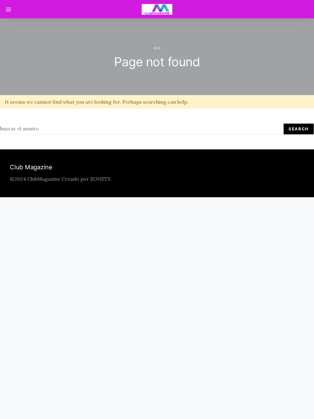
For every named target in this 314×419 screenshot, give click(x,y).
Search (299, 128)
